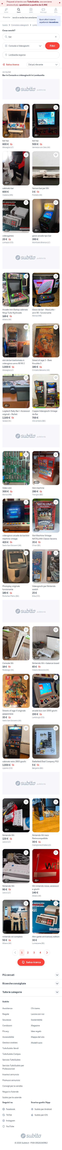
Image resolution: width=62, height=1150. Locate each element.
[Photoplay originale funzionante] (16, 573)
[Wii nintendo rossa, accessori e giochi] (46, 873)
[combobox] (31, 36)
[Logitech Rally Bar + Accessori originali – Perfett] (16, 398)
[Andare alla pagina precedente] (15, 953)
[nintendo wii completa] (16, 922)
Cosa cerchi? (8, 30)
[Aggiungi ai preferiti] (26, 107)
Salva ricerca (12, 64)
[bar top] (16, 126)
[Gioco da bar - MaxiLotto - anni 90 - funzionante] (46, 297)
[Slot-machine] (46, 473)
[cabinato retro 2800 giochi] (16, 747)
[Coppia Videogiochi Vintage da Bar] (46, 398)
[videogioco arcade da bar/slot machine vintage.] (16, 522)
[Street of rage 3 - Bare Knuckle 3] (46, 347)
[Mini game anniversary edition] (46, 922)
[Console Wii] (16, 648)
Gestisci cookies (9, 1042)
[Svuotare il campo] (56, 36)
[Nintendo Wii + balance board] (46, 648)
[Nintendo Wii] (16, 822)
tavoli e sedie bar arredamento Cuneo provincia (33, 17)
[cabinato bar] (16, 173)
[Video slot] (16, 473)
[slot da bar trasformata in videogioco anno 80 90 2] (16, 347)
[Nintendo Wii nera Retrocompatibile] (46, 822)
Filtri (52, 45)
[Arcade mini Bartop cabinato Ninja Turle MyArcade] (16, 297)
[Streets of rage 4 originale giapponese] (16, 698)
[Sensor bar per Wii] (46, 173)
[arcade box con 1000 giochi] (46, 698)
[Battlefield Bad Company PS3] (46, 747)
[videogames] (16, 221)
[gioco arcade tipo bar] (46, 221)
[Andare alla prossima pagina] (47, 953)
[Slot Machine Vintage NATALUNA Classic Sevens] (46, 522)
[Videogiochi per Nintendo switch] (46, 573)
